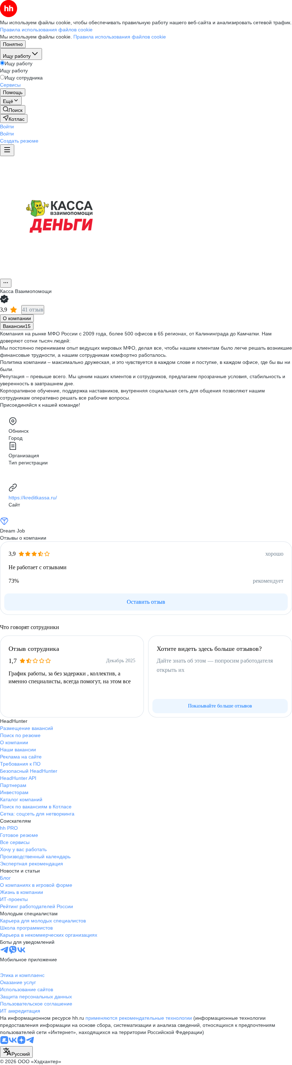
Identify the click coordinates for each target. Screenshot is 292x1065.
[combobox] (16, 1052)
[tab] (17, 318)
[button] (7, 126)
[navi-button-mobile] (7, 150)
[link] (12, 109)
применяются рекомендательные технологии (138, 1018)
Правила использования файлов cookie (119, 37)
